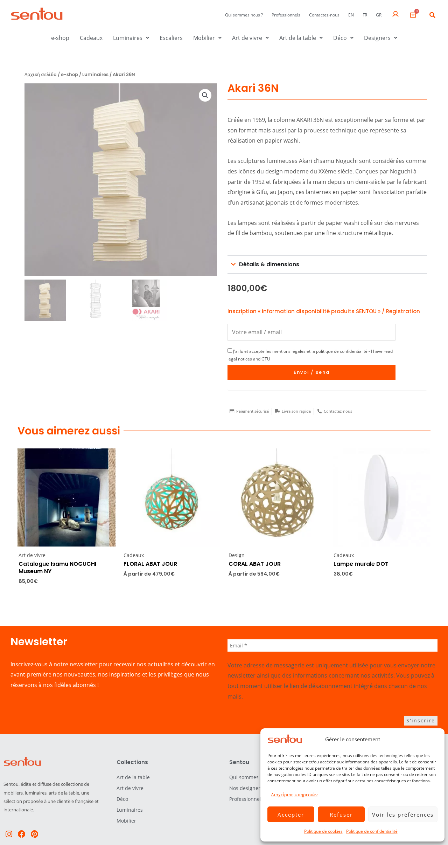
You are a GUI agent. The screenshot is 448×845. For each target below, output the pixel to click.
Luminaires (127, 38)
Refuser (341, 814)
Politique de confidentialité (372, 831)
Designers (377, 38)
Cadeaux (91, 38)
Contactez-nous (324, 15)
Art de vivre (247, 38)
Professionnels (286, 15)
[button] (432, 15)
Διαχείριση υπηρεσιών (294, 795)
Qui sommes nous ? (244, 15)
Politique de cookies (323, 831)
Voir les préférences (403, 814)
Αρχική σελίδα (40, 74)
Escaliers (171, 38)
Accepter (291, 814)
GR (379, 15)
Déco (340, 38)
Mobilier (204, 38)
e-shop (60, 38)
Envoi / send (312, 372)
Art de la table (297, 38)
